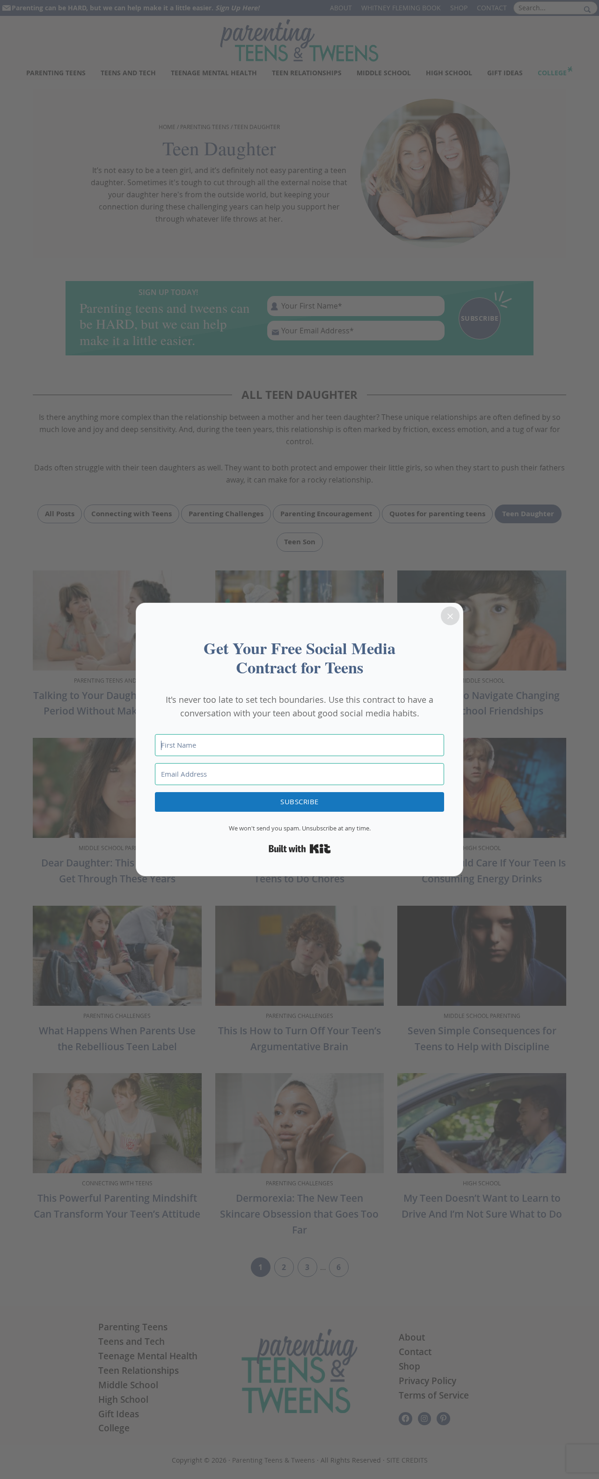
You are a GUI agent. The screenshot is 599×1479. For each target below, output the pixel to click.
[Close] (450, 615)
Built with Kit (300, 848)
